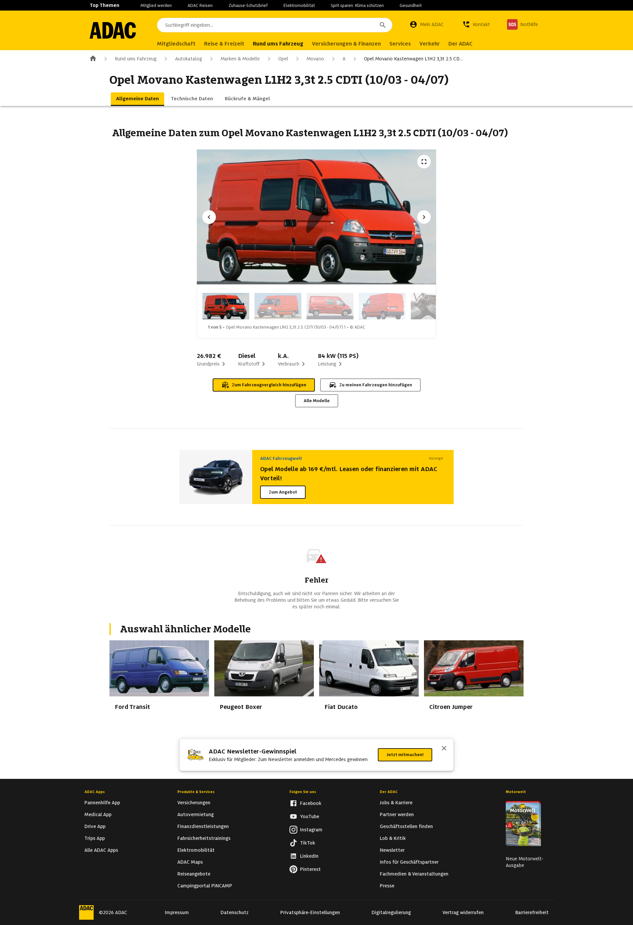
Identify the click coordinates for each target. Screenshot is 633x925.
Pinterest (310, 869)
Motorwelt (516, 791)
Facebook (310, 803)
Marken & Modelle (240, 59)
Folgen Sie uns (302, 791)
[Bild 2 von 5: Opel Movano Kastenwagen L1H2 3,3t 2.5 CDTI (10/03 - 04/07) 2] (278, 306)
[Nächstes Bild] (424, 217)
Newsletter (392, 850)
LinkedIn (309, 856)
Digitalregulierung (391, 912)
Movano (315, 59)
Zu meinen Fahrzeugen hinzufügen (375, 385)
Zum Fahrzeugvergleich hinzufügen (269, 385)
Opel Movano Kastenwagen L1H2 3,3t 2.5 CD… (413, 59)
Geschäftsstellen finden (406, 826)
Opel (283, 59)
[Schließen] (444, 748)
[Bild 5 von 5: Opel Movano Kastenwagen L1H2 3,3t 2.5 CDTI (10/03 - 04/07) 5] (434, 306)
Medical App (97, 814)
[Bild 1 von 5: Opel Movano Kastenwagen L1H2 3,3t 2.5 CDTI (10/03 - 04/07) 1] (225, 306)
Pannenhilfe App (102, 803)
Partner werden (397, 814)
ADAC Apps (94, 791)
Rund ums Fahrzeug (136, 59)
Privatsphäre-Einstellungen (310, 912)
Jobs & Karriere (396, 803)
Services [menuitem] (400, 43)
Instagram (311, 830)
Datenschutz (235, 912)
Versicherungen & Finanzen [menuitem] (346, 43)
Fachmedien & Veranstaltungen (414, 874)
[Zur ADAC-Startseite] (113, 30)
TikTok (307, 843)
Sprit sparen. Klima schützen (357, 5)
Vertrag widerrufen (463, 912)
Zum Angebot (283, 492)
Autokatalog (188, 59)
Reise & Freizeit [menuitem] (224, 43)
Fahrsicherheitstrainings (203, 838)
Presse (387, 886)
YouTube (309, 816)
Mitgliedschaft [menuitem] (176, 43)
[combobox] (274, 25)
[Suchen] (383, 25)
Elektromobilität (299, 5)
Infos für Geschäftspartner (409, 862)
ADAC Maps (190, 862)
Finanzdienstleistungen (203, 826)
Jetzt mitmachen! (405, 754)
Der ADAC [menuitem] (460, 43)
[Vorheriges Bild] (209, 217)
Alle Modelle (317, 400)
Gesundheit (411, 5)
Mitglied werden (156, 5)
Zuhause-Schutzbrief (248, 5)
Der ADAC (389, 791)
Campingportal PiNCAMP (204, 886)
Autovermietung (195, 814)
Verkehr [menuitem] (429, 43)
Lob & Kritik (393, 838)
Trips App (94, 838)
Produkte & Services (196, 791)
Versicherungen (193, 803)
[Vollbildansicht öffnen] (424, 162)
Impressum (177, 912)
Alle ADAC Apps (101, 850)
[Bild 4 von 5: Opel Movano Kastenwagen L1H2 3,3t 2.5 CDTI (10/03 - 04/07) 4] (382, 306)
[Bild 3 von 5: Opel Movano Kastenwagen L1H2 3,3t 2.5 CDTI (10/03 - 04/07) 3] (330, 306)
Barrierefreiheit (532, 912)
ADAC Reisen (200, 5)
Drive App (95, 826)
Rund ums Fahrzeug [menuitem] (278, 43)
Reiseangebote (193, 874)
